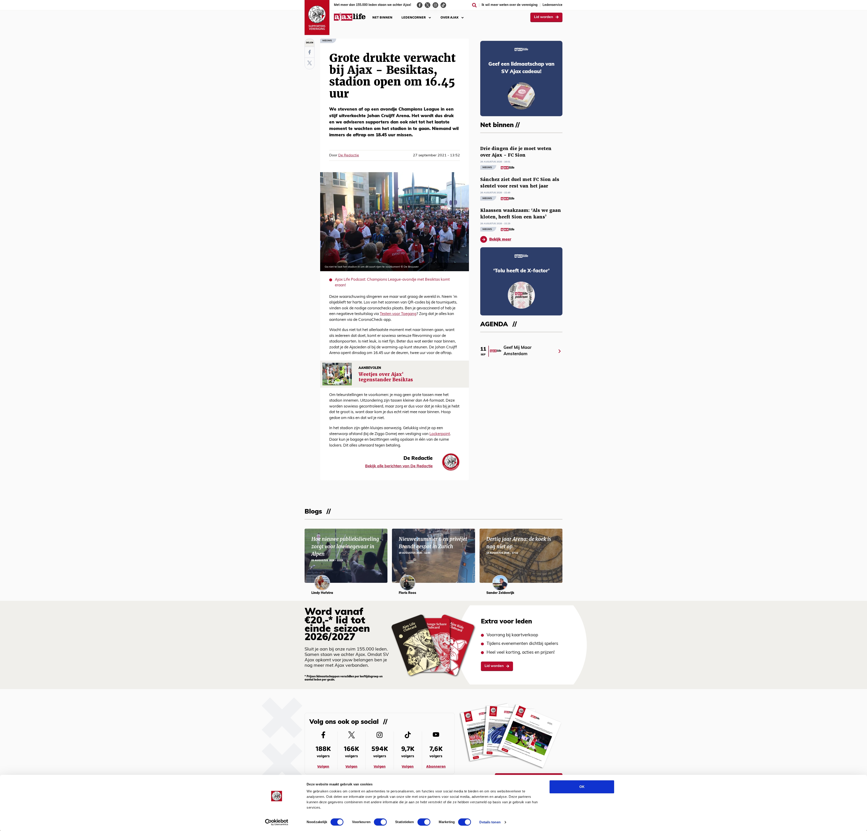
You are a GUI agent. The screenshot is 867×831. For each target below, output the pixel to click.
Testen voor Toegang (398, 314)
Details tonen (489, 822)
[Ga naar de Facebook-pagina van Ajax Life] (419, 5)
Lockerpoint (439, 434)
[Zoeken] (474, 5)
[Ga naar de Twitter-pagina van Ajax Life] (427, 5)
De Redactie (348, 155)
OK (582, 787)
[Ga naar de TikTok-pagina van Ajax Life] (443, 5)
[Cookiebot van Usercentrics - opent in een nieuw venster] (276, 822)
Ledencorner (413, 17)
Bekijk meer (500, 239)
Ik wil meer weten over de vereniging (510, 5)
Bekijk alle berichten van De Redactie (399, 466)
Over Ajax (449, 17)
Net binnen (382, 17)
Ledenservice (552, 5)
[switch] (380, 822)
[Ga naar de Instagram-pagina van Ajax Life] (435, 5)
